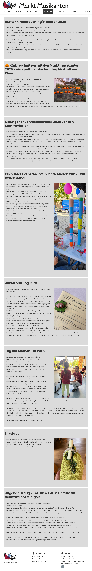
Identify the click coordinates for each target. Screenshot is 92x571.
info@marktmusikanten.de (75, 559)
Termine (18, 11)
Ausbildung (48, 11)
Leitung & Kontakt (32, 11)
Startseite (7, 11)
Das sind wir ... (62, 11)
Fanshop (75, 11)
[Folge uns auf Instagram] (62, 566)
